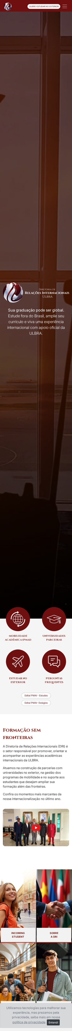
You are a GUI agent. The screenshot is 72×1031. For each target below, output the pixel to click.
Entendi (53, 1022)
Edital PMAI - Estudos (36, 695)
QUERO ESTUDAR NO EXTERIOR (44, 6)
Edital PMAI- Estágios (36, 702)
